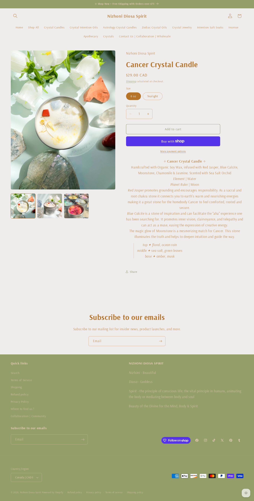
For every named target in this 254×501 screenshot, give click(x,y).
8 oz (133, 96)
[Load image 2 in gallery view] (49, 206)
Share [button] (133, 271)
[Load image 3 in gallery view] (76, 206)
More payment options (173, 151)
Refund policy (20, 394)
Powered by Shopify (52, 492)
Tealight (152, 96)
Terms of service (114, 492)
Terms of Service (21, 380)
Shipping (131, 81)
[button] (15, 16)
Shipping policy (135, 492)
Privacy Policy (20, 401)
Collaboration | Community (28, 416)
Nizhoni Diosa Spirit (30, 492)
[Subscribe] (160, 341)
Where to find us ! (22, 408)
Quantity (131, 105)
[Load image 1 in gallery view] (23, 206)
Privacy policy (93, 492)
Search (15, 372)
